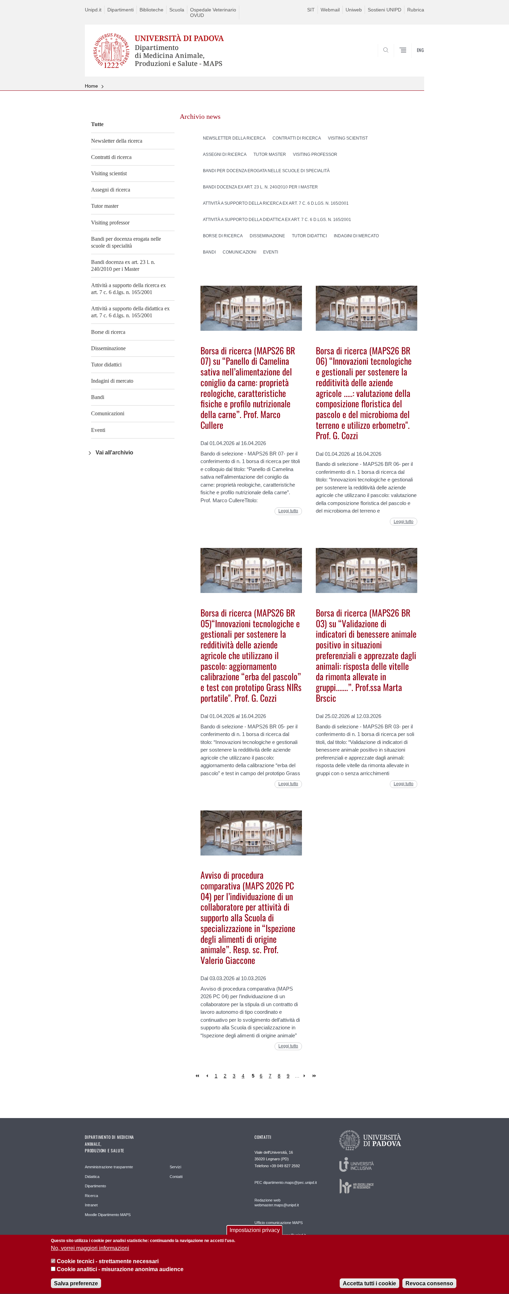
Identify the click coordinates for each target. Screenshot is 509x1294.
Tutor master (104, 206)
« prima (197, 1076)
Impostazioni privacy (255, 1230)
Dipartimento (95, 1186)
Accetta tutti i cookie (369, 1283)
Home (91, 86)
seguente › (306, 1076)
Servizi (175, 1167)
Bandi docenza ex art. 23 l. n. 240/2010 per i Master (123, 265)
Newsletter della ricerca (116, 141)
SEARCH (412, 59)
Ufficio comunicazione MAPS (278, 1223)
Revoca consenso (429, 1283)
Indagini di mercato (112, 381)
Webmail (330, 9)
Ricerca (91, 1196)
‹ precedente (206, 1076)
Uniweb (354, 9)
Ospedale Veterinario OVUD (213, 12)
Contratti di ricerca (111, 157)
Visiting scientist (109, 173)
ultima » (315, 1076)
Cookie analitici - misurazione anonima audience (120, 1269)
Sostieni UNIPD (384, 9)
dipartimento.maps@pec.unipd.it (290, 1182)
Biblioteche (151, 9)
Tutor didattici (106, 364)
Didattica (92, 1177)
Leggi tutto (288, 510)
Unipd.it (93, 9)
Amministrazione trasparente (109, 1167)
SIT (311, 9)
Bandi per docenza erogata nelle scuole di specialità (126, 242)
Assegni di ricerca (110, 190)
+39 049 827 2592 (285, 1166)
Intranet (91, 1205)
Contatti (176, 1177)
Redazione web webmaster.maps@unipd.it (276, 1202)
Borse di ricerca (108, 332)
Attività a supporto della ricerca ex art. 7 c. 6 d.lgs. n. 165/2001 (128, 288)
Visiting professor (110, 222)
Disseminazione (108, 348)
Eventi (98, 430)
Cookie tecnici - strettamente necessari (108, 1261)
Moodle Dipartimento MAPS (108, 1215)
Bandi (97, 397)
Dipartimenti (120, 9)
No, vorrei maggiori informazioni (90, 1248)
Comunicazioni (107, 413)
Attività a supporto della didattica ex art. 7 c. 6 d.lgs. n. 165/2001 (130, 311)
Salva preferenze (76, 1283)
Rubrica (415, 9)
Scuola (176, 9)
